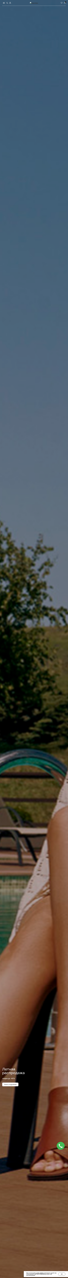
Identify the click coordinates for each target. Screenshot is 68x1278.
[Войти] (10, 3)
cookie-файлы (40, 1273)
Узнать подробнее (10, 1084)
